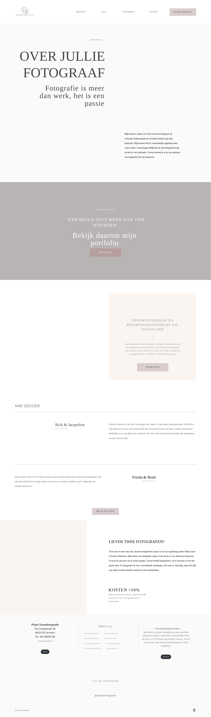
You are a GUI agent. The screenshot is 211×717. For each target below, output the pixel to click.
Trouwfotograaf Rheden (113, 643)
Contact (45, 651)
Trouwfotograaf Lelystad (91, 633)
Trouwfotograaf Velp (109, 638)
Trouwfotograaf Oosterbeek (92, 643)
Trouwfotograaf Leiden (111, 633)
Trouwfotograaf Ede (112, 648)
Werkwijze (166, 656)
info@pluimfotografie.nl (45, 641)
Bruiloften (81, 11)
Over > (104, 11)
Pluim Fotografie (24, 710)
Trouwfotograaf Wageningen (92, 648)
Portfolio (153, 11)
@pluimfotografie (105, 695)
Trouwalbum (128, 11)
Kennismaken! (183, 12)
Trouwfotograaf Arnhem (91, 638)
